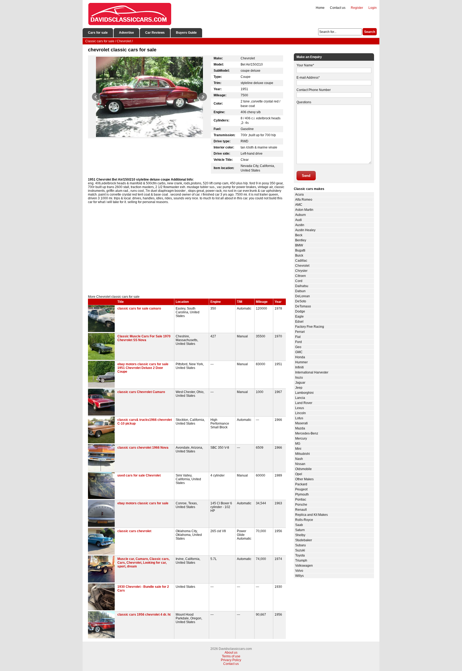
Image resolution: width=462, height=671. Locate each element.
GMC (299, 352)
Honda (300, 357)
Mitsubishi (302, 454)
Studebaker (303, 540)
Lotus (299, 418)
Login (372, 8)
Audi (298, 220)
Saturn (300, 530)
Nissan (300, 464)
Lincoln (300, 413)
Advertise (126, 33)
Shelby (300, 535)
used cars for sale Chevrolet (139, 475)
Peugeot (301, 489)
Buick (299, 255)
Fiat (298, 337)
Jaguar (300, 382)
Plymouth (302, 494)
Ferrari (300, 332)
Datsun (300, 291)
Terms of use (231, 656)
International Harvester (311, 372)
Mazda (300, 428)
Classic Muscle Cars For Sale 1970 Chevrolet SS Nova (144, 338)
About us (231, 652)
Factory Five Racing (309, 327)
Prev (96, 97)
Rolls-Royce (304, 520)
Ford (298, 342)
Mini (298, 449)
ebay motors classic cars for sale (142, 503)
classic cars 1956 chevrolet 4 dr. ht (144, 614)
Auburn (300, 215)
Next (202, 97)
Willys (299, 576)
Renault (301, 510)
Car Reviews (155, 33)
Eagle (299, 316)
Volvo (299, 571)
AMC (298, 205)
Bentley (300, 240)
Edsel (299, 321)
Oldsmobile (303, 469)
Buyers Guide (186, 33)
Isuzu (299, 377)
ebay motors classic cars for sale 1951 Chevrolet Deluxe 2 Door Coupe (142, 367)
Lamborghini (304, 393)
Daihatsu (301, 286)
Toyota (300, 555)
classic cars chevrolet (134, 531)
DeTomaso (303, 306)
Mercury (301, 438)
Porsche (301, 504)
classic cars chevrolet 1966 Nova (142, 447)
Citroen (300, 276)
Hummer (301, 362)
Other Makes (304, 479)
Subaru (300, 545)
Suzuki (300, 550)
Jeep (298, 388)
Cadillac (301, 260)
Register (357, 8)
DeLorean (302, 296)
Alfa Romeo (303, 199)
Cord (298, 281)
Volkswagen (304, 565)
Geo (298, 347)
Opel (298, 474)
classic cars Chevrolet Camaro (141, 392)
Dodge (300, 311)
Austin (299, 225)
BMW (299, 245)
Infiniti (299, 367)
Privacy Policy (231, 660)
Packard (301, 484)
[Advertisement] (187, 249)
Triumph (301, 560)
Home (320, 8)
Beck (298, 235)
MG (297, 443)
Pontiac (300, 499)
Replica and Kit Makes (311, 515)
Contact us (337, 8)
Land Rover (303, 403)
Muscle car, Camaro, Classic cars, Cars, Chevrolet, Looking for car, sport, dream (143, 562)
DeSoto (300, 301)
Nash (299, 459)
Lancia (300, 398)
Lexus (299, 408)
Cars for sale (98, 33)
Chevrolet (302, 266)
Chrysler (301, 271)
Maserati (301, 423)
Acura (299, 194)
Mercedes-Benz (306, 433)
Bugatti (300, 250)
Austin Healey (305, 230)
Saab (299, 525)
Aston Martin (304, 210)
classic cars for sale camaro (139, 308)
